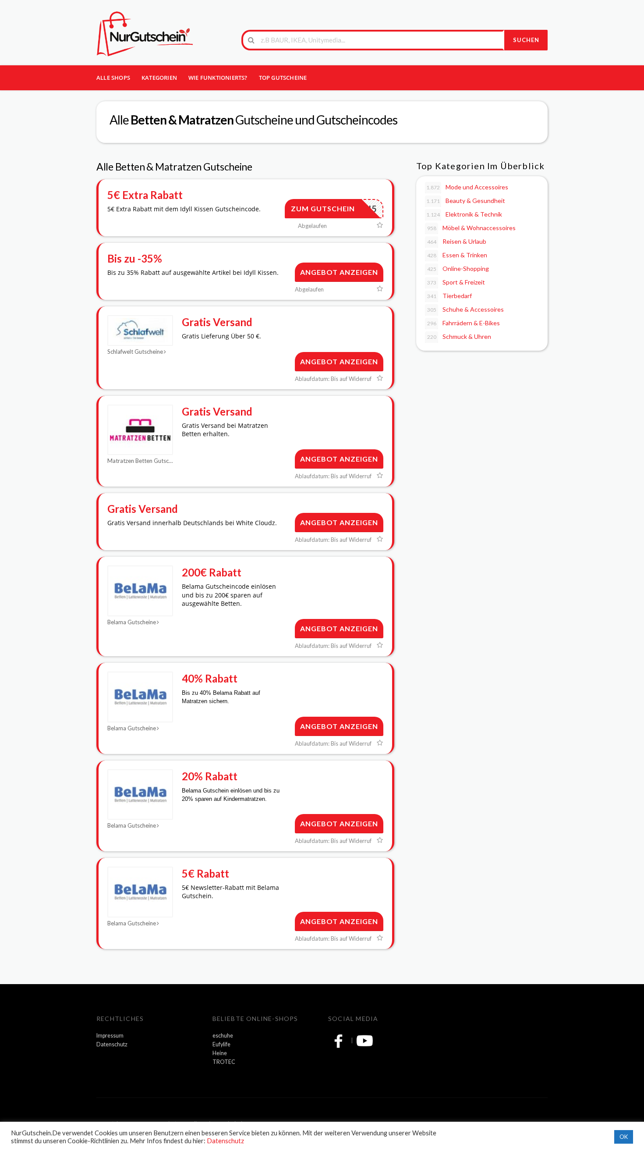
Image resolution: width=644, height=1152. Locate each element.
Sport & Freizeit (456, 282)
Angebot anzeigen (339, 272)
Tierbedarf (449, 295)
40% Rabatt (209, 678)
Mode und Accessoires (467, 187)
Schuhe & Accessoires (465, 309)
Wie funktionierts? (218, 78)
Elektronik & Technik (464, 214)
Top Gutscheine (283, 78)
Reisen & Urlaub (457, 241)
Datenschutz (111, 1044)
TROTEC (223, 1062)
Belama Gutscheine (131, 622)
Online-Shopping (458, 268)
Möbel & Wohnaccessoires (471, 227)
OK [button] (623, 1136)
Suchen (526, 39)
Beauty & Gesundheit (465, 200)
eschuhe (222, 1035)
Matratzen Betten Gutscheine (140, 460)
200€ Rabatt (211, 572)
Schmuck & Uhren (459, 336)
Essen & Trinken (457, 255)
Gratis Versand (217, 322)
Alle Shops (113, 78)
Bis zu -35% (134, 258)
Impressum (110, 1035)
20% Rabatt (209, 776)
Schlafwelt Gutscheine (135, 351)
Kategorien (159, 78)
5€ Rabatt (205, 873)
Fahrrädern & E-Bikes (463, 323)
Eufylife (221, 1044)
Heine (219, 1053)
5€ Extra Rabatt (145, 194)
